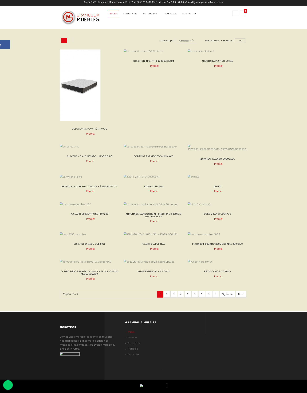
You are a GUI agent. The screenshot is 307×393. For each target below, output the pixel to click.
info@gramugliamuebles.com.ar (205, 2)
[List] (70, 40)
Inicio (113, 13)
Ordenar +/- (186, 40)
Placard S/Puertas (153, 244)
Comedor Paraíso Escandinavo (153, 156)
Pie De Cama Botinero (217, 271)
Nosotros (130, 13)
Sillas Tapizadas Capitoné (153, 271)
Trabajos (170, 13)
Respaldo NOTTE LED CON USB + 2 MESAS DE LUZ (90, 186)
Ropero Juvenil (153, 186)
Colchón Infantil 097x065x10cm (153, 61)
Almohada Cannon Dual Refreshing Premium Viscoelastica (153, 215)
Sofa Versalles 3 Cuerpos (90, 244)
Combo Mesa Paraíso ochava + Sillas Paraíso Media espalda (89, 272)
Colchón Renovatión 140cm (90, 128)
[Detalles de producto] (89, 83)
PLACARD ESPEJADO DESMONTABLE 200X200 (217, 244)
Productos (150, 13)
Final (241, 294)
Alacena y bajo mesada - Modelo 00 (89, 156)
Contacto (189, 13)
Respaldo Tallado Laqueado (217, 158)
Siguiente (227, 294)
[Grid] (64, 40)
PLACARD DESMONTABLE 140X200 (89, 213)
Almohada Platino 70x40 (217, 61)
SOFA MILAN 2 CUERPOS (217, 213)
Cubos (217, 186)
